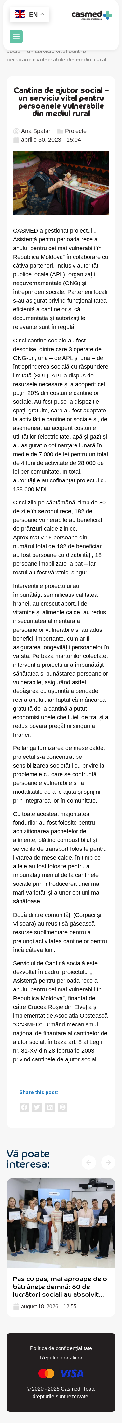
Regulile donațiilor (61, 1357)
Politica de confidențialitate (61, 1348)
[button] (16, 36)
